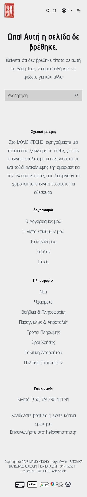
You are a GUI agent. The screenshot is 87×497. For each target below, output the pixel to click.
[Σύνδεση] (64, 10)
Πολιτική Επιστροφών (43, 362)
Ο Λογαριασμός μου (43, 221)
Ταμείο (43, 261)
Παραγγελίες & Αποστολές (43, 322)
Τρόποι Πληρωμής (43, 332)
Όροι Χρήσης (43, 342)
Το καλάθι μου (43, 241)
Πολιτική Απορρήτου (43, 352)
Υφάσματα (43, 302)
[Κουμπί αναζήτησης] (76, 95)
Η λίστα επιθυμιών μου (43, 231)
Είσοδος (43, 251)
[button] (70, 10)
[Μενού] (79, 11)
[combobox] (38, 95)
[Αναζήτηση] (47, 10)
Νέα (43, 292)
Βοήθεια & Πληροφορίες (43, 312)
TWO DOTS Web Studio (51, 471)
